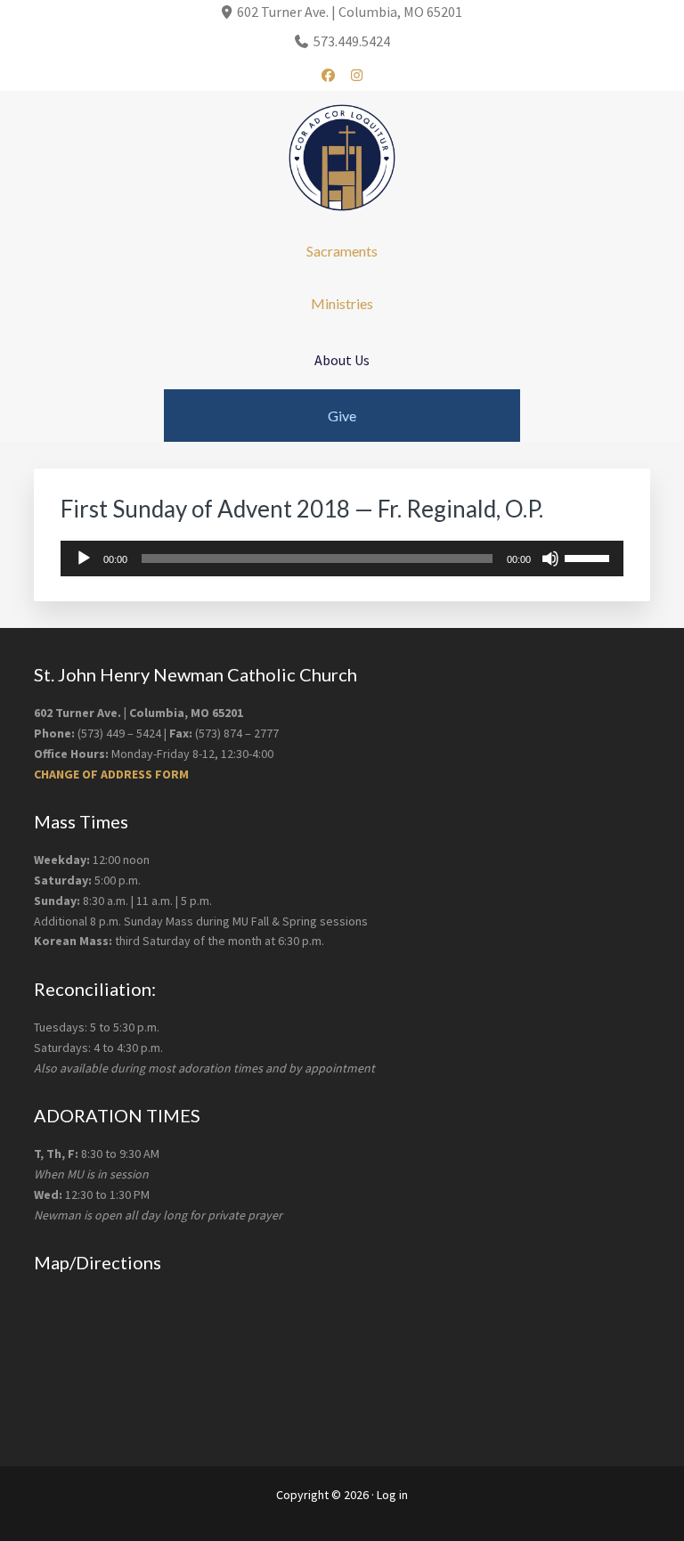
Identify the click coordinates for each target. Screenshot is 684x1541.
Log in (392, 1495)
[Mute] (550, 558)
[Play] (84, 558)
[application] (342, 558)
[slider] (590, 557)
